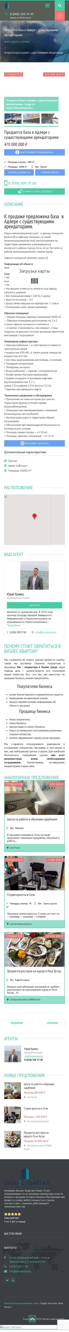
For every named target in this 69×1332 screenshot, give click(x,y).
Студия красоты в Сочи (21, 894)
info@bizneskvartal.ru (46, 632)
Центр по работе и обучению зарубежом (32, 819)
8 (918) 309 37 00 (21, 183)
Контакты (35, 605)
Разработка (10, 1303)
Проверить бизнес (50, 172)
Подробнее (13, 625)
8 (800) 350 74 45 (22, 14)
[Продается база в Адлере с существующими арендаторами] (31, 91)
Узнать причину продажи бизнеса (36, 152)
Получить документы (19, 172)
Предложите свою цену (36, 443)
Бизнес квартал (11, 41)
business (26, 41)
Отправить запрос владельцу (37, 191)
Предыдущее (17, 1022)
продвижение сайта (28, 1303)
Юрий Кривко (15, 594)
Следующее (52, 1022)
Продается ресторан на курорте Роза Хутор (34, 971)
